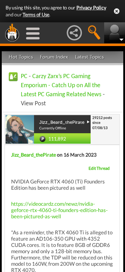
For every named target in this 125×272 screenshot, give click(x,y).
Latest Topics (89, 57)
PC (24, 76)
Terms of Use (36, 14)
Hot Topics (21, 57)
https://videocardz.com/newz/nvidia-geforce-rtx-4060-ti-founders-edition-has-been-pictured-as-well (59, 210)
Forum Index (54, 57)
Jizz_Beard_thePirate (33, 155)
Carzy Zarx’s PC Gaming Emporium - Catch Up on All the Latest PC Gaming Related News (61, 85)
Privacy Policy (91, 7)
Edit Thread (99, 168)
